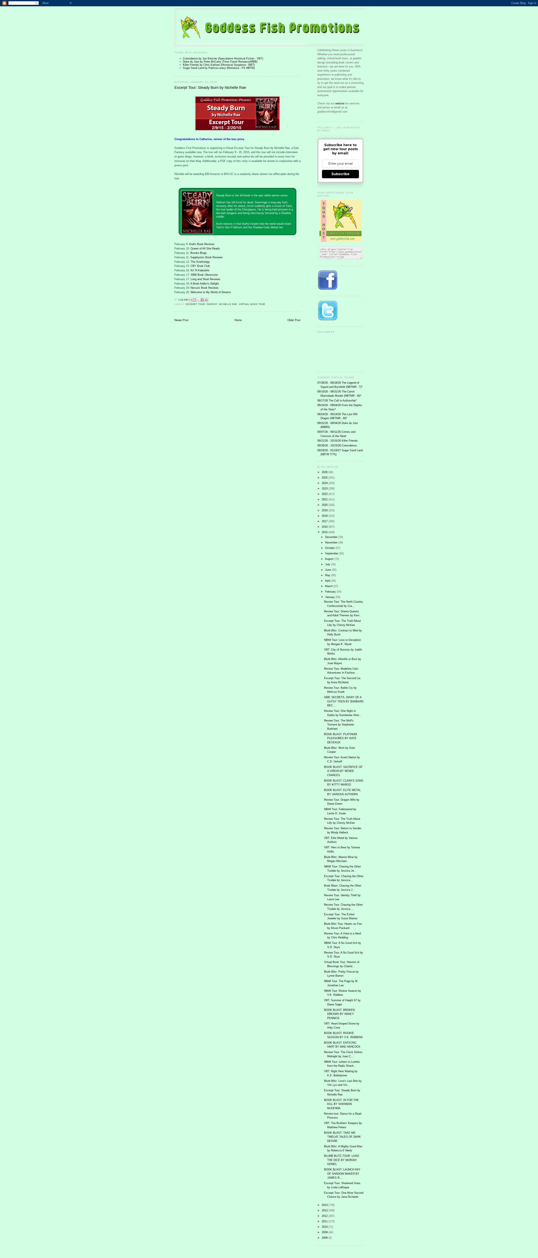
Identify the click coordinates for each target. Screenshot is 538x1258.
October (330, 548)
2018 (325, 515)
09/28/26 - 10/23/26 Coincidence (337, 445)
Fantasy (212, 304)
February (331, 591)
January (330, 597)
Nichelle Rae (228, 304)
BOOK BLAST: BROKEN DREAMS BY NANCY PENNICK (339, 1014)
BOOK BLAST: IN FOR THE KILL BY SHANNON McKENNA (341, 1104)
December (331, 537)
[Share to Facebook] (202, 300)
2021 (325, 499)
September (332, 553)
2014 (325, 1205)
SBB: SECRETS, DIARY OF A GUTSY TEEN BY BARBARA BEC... (343, 701)
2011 (325, 1221)
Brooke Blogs (198, 252)
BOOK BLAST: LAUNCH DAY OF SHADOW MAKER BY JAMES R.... (342, 1173)
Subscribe (340, 174)
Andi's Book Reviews (202, 244)
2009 (325, 1232)
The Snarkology (200, 261)
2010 (325, 1226)
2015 (325, 532)
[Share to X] (198, 300)
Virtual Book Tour (252, 304)
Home (238, 320)
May (328, 575)
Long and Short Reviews (205, 279)
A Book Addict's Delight (204, 283)
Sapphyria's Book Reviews (206, 257)
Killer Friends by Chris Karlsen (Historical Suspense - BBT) (219, 64)
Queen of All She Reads (205, 248)
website (340, 103)
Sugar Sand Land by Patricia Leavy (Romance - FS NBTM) (219, 68)
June (328, 569)
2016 (325, 526)
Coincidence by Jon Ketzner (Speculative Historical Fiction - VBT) (223, 58)
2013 (325, 1210)
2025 (325, 477)
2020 (325, 504)
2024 (325, 483)
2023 (325, 488)
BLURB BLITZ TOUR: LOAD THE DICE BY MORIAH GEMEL (341, 1160)
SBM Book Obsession (204, 274)
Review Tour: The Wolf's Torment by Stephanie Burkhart (339, 724)
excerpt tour (195, 304)
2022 (325, 494)
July (328, 564)
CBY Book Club (200, 266)
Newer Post (181, 320)
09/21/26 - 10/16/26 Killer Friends (337, 440)
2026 (325, 472)
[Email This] (190, 300)
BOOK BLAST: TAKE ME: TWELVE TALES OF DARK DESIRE (342, 1137)
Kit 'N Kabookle (200, 270)
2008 (325, 1237)
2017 (325, 521)
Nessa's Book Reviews (205, 287)
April (328, 580)
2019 (325, 510)
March (329, 586)
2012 (325, 1215)
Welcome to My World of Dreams (211, 292)
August (329, 558)
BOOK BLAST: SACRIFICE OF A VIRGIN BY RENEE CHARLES (343, 771)
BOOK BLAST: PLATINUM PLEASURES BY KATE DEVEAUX (340, 738)
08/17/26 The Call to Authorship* (337, 400)
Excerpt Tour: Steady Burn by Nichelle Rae (210, 87)
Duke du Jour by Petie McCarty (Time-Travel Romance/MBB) (220, 61)
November (331, 542)
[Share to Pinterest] (206, 300)
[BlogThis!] (194, 300)
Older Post (294, 320)
